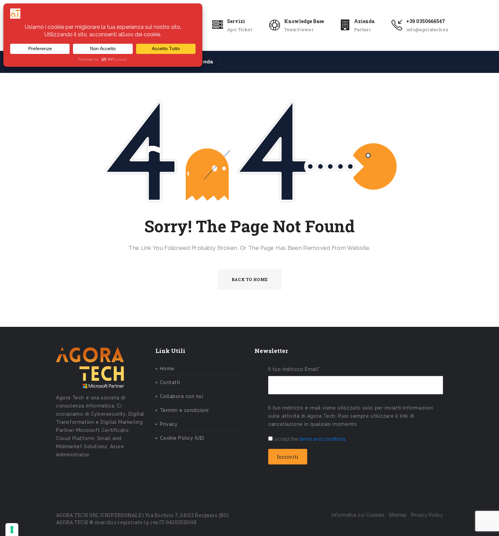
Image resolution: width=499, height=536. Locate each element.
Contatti (170, 382)
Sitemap (398, 515)
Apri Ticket (239, 29)
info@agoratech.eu (427, 29)
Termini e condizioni (184, 410)
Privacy (169, 424)
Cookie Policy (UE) (182, 438)
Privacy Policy (427, 515)
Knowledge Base (304, 21)
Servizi (236, 21)
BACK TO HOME (250, 279)
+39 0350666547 (425, 21)
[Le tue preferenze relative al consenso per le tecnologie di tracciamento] (11, 529)
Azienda (364, 21)
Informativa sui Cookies (358, 515)
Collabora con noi (181, 396)
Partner (362, 29)
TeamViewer (299, 29)
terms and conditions (322, 439)
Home (167, 368)
